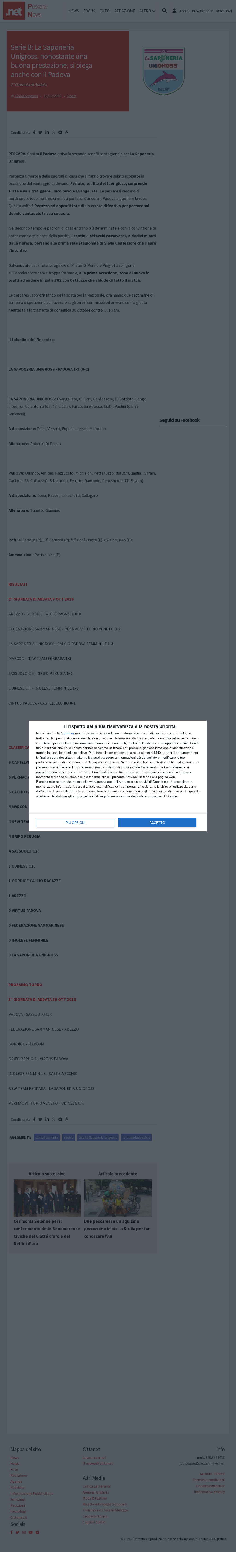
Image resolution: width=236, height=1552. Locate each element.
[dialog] (118, 776)
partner (69, 733)
